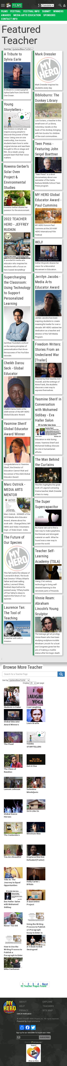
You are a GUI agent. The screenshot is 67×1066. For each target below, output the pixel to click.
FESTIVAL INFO (31, 11)
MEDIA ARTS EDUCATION (27, 15)
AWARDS (6, 15)
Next (45, 984)
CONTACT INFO (9, 18)
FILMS (4, 11)
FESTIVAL (15, 11)
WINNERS (58, 11)
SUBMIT (46, 11)
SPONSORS (49, 15)
